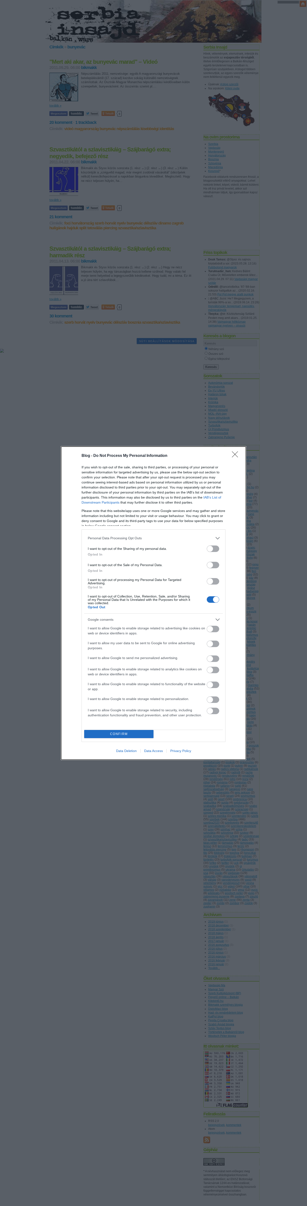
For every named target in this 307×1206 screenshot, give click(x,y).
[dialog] (153, 603)
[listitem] (153, 538)
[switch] (213, 549)
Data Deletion (126, 751)
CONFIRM (119, 734)
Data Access (153, 751)
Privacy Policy (180, 751)
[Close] (236, 455)
